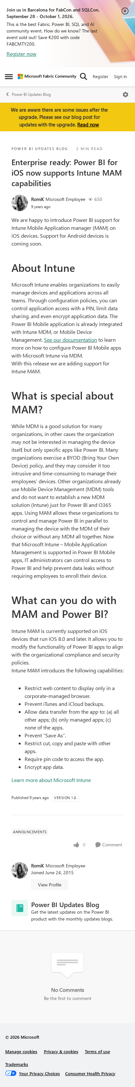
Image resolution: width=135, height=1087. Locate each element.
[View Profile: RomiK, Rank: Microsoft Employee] (19, 203)
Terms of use (97, 1051)
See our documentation (70, 339)
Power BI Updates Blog (31, 94)
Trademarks (16, 1064)
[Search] (83, 76)
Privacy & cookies (61, 1051)
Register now (21, 53)
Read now (88, 124)
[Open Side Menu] (9, 76)
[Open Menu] (125, 94)
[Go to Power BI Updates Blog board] (19, 908)
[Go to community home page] (47, 76)
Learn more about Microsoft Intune (51, 779)
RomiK (37, 199)
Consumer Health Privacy (90, 1073)
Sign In (120, 76)
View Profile (49, 884)
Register (100, 76)
